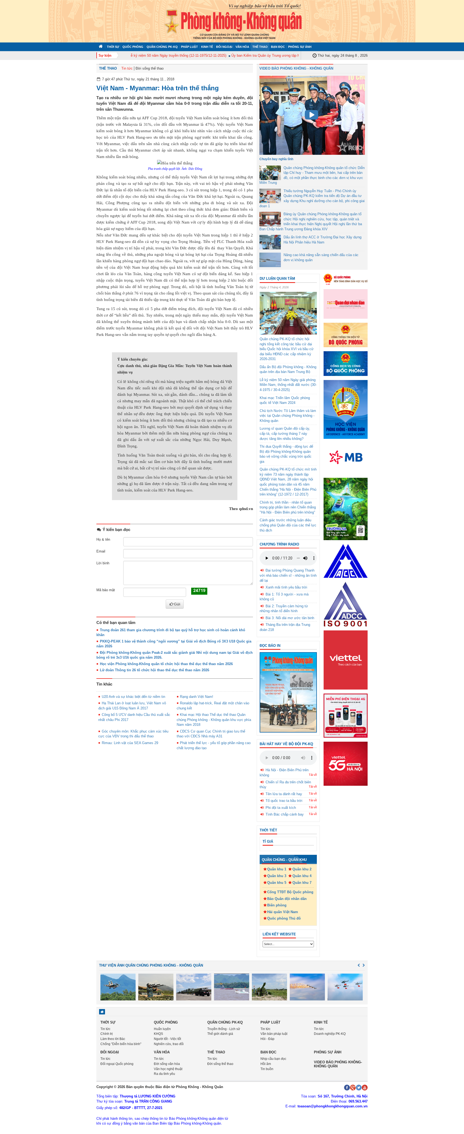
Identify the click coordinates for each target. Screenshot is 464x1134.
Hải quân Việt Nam (282, 912)
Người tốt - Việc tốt (167, 1039)
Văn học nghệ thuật (168, 1069)
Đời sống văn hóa (167, 1064)
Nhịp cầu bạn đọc (273, 1059)
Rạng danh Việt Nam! (196, 697)
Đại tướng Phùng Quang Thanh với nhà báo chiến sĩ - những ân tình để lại (288, 575)
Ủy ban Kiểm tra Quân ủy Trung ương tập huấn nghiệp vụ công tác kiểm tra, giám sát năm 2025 (293, 55)
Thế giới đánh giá (220, 1034)
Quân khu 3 (276, 876)
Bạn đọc (278, 46)
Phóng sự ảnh (299, 46)
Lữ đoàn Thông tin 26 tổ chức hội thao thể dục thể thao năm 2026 (154, 670)
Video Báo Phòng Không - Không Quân (296, 68)
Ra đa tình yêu (164, 1074)
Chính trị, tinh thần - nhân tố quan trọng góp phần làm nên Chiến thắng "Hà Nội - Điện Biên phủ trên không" (288, 507)
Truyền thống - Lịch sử (223, 1029)
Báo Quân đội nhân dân (287, 899)
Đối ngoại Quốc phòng (116, 1064)
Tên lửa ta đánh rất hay (284, 794)
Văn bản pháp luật (273, 1034)
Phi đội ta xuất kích (281, 808)
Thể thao (260, 46)
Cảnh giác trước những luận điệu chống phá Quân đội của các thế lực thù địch (288, 525)
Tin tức (127, 68)
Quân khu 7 (301, 883)
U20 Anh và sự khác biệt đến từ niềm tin (133, 697)
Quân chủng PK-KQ (162, 46)
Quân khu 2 (301, 869)
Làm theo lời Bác (112, 1039)
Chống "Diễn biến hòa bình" (120, 1044)
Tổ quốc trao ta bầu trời (284, 801)
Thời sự (113, 46)
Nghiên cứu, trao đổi (169, 1044)
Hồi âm (265, 1064)
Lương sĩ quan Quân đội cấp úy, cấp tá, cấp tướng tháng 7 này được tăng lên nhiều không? (285, 433)
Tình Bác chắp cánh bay (285, 814)
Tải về (313, 774)
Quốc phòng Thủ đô (284, 918)
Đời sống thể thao (150, 68)
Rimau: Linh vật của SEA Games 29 (130, 743)
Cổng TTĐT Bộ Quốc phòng (290, 892)
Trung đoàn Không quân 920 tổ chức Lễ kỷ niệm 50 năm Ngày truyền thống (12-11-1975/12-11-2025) (135, 55)
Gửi (177, 604)
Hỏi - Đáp (267, 1039)
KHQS (158, 1034)
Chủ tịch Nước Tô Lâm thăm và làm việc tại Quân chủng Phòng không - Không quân (288, 416)
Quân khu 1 (276, 869)
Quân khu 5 (276, 883)
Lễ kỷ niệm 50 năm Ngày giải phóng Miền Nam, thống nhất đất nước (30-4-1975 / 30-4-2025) (288, 385)
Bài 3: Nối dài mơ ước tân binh (290, 618)
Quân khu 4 (301, 876)
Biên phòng (277, 905)
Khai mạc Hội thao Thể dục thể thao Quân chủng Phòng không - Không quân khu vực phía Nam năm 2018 (214, 720)
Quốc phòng (132, 46)
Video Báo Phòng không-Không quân (338, 1064)
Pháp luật (189, 46)
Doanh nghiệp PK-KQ (330, 1034)
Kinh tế (207, 46)
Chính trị (106, 1034)
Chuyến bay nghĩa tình (276, 159)
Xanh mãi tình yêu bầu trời (286, 587)
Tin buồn (266, 1069)
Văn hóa (242, 46)
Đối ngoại (224, 46)
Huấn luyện (162, 1029)
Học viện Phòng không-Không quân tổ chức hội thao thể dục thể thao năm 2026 (166, 664)
